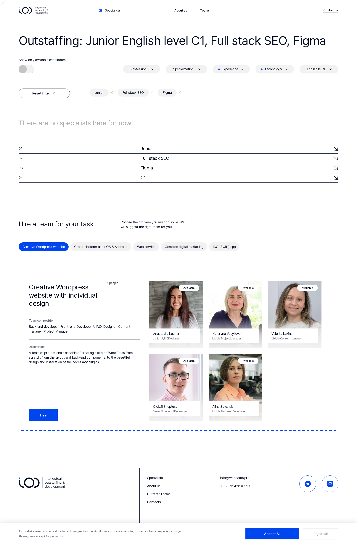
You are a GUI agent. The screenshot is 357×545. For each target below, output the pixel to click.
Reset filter (41, 93)
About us (180, 10)
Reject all (320, 534)
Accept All (272, 534)
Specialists (155, 478)
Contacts (154, 502)
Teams (205, 10)
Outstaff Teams (159, 494)
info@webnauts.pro (234, 478)
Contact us (330, 10)
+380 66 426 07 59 (235, 486)
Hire (43, 415)
